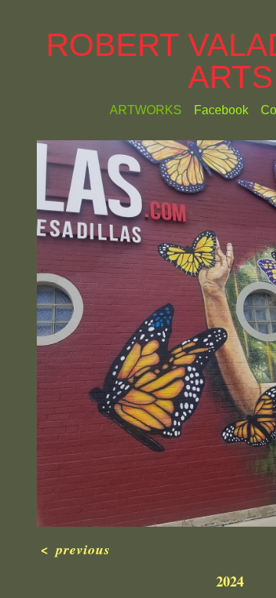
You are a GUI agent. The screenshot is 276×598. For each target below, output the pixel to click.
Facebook (216, 142)
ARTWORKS (137, 142)
